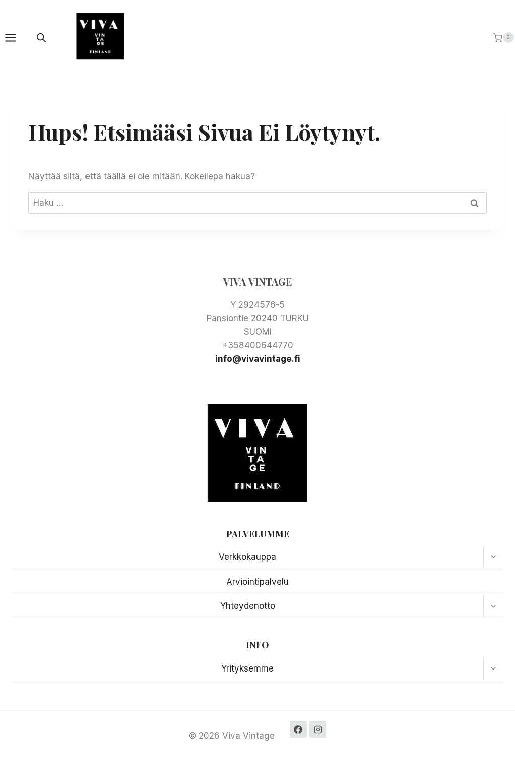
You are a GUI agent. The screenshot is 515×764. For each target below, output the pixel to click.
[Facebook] (298, 729)
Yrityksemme (247, 668)
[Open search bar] (41, 37)
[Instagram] (317, 729)
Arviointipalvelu (257, 582)
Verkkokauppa (247, 557)
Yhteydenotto (247, 606)
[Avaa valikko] (15, 37)
